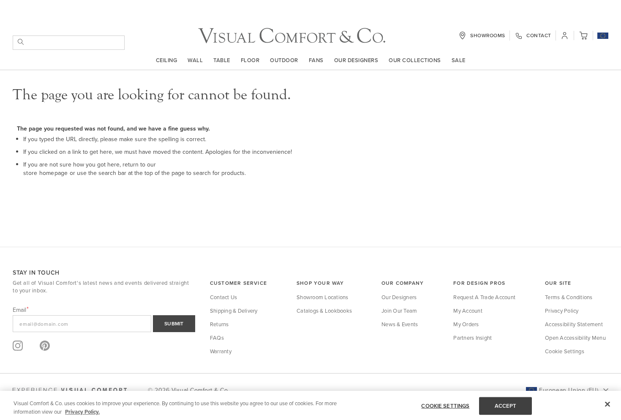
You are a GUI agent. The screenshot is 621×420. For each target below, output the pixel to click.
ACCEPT (506, 406)
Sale (459, 60)
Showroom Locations (323, 297)
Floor (250, 60)
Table (221, 60)
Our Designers (356, 60)
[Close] (607, 404)
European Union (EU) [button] (568, 390)
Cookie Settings (564, 351)
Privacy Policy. (82, 411)
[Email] (104, 323)
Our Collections (415, 60)
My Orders (466, 324)
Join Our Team (399, 310)
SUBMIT (174, 323)
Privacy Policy (562, 310)
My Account (467, 310)
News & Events (399, 324)
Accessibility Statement (574, 324)
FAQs (217, 337)
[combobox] (69, 42)
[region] (310, 405)
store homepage (45, 173)
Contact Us (223, 297)
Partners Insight (472, 337)
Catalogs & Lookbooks (324, 310)
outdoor (284, 60)
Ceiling (166, 60)
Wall (195, 60)
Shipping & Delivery (234, 310)
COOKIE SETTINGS (445, 406)
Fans (316, 60)
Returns (219, 324)
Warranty (221, 351)
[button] (602, 36)
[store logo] (291, 35)
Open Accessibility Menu (575, 337)
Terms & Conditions (569, 297)
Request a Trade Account (484, 297)
